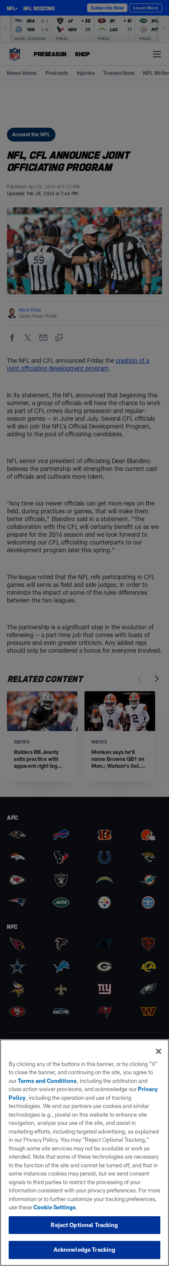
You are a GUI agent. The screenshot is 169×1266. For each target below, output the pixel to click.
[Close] (158, 1051)
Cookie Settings (54, 1207)
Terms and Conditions (47, 1080)
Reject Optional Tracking (84, 1224)
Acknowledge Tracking (85, 1249)
